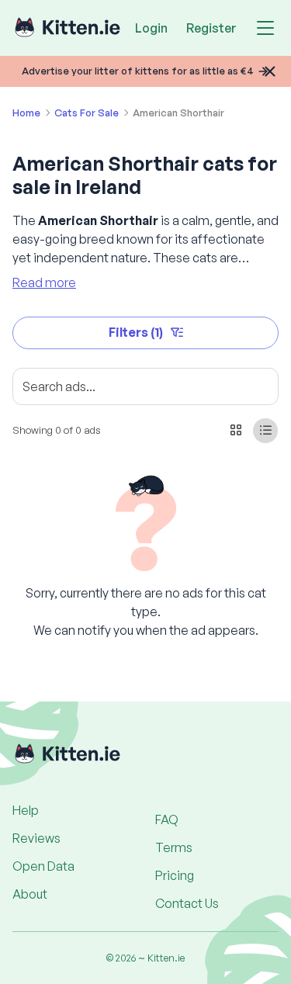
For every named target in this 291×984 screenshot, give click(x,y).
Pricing (174, 875)
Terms (173, 847)
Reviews (36, 838)
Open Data (43, 866)
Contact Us (187, 903)
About (29, 894)
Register (211, 28)
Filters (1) (136, 332)
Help (25, 810)
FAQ (166, 819)
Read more (44, 282)
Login (151, 28)
